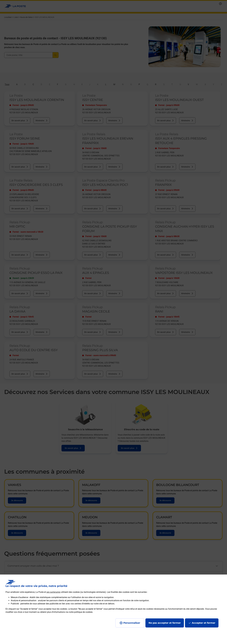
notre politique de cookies (80, 612)
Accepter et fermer (203, 622)
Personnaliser (131, 622)
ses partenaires (53, 592)
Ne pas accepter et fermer (165, 622)
